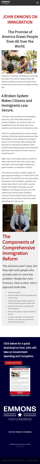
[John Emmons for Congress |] (6, 2)
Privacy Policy (20, 446)
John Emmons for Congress (16, 460)
